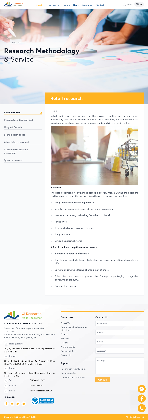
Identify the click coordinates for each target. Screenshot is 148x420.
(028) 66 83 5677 (37, 380)
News (75, 5)
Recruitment (87, 5)
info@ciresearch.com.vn (41, 390)
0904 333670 (36, 385)
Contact (100, 5)
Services (52, 5)
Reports (66, 5)
